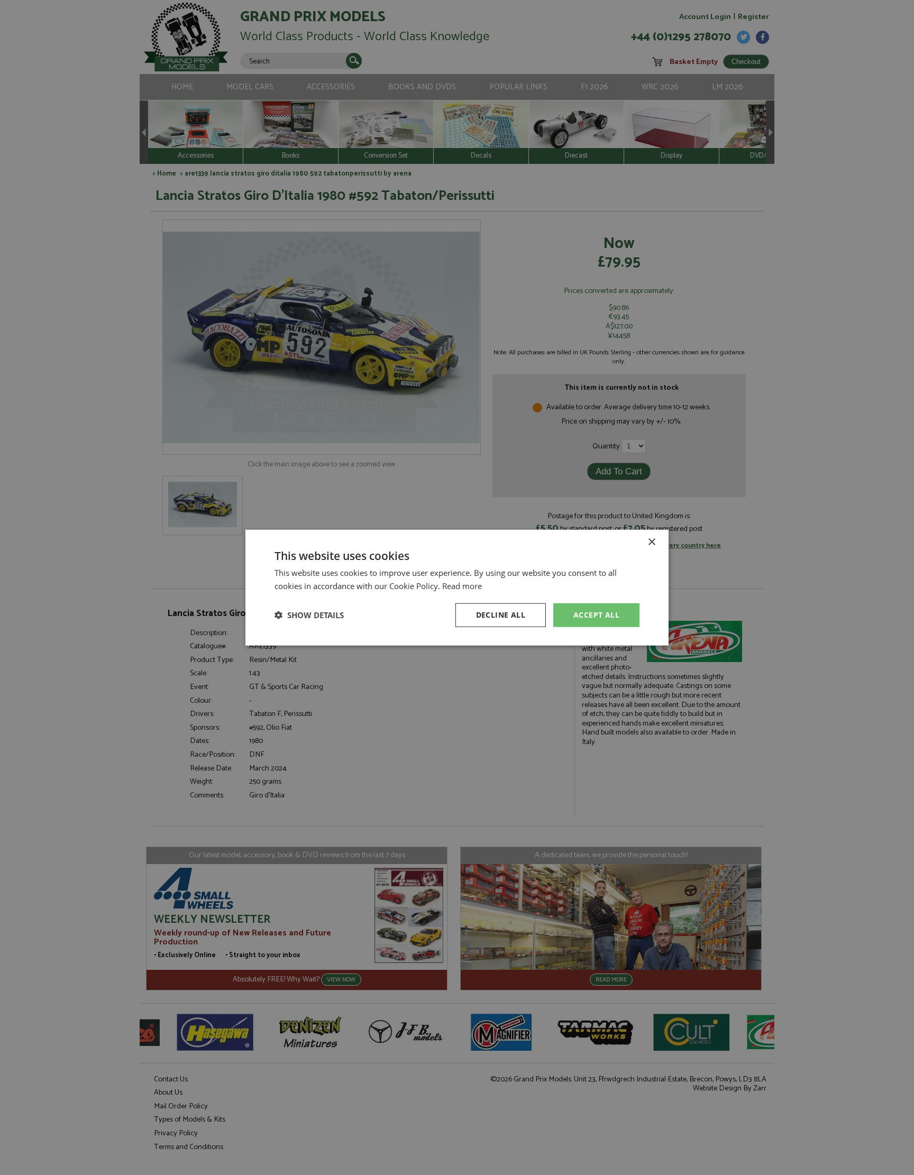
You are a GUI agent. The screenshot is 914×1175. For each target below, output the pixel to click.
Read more (462, 586)
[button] (309, 615)
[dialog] (457, 587)
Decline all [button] (500, 615)
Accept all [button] (596, 615)
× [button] (651, 542)
